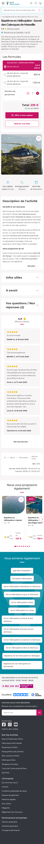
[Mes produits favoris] (36, 3)
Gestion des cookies (10, 729)
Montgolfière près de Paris (13, 752)
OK (39, 712)
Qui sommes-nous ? (10, 783)
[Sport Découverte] (12, 3)
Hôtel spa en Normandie (12, 743)
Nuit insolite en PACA (10, 756)
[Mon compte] (31, 3)
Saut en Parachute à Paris (12, 739)
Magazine (6, 808)
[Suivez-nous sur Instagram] (10, 724)
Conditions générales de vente (14, 791)
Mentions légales (9, 799)
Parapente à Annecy (10, 764)
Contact (5, 787)
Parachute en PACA (10, 747)
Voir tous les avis (20, 442)
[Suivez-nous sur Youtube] (16, 724)
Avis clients (6, 804)
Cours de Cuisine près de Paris (14, 768)
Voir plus (31, 266)
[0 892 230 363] (22, 686)
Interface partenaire (10, 826)
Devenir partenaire (9, 822)
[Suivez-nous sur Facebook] (4, 724)
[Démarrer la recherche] (39, 10)
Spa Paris (5, 773)
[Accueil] (5, 457)
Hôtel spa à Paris (8, 760)
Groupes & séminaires (11, 830)
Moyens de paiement (10, 795)
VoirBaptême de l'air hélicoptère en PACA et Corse (20, 17)
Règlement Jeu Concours (12, 812)
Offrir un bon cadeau (24, 115)
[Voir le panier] (40, 3)
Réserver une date (22, 124)
